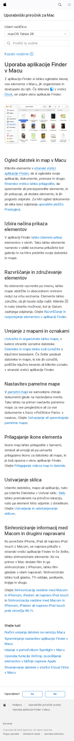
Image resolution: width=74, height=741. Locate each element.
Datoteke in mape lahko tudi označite (32, 349)
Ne (55, 694)
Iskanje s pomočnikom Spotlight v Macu (35, 650)
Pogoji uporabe (11, 733)
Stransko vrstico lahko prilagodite (29, 184)
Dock (8, 94)
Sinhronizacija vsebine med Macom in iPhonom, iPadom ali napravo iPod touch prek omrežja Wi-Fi (35, 605)
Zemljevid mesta (31, 733)
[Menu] (69, 5)
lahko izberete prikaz (46, 237)
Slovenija (7, 723)
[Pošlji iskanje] (9, 43)
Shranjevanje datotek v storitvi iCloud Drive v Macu (37, 669)
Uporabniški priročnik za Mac (29, 15)
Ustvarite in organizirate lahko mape (31, 339)
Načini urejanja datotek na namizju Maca (35, 632)
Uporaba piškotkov (54, 733)
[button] (60, 5)
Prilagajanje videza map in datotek (39, 466)
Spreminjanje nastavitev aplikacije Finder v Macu (36, 641)
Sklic (62, 493)
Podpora (17, 705)
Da (32, 694)
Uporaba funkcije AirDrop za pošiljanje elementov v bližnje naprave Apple (33, 658)
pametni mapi (18, 392)
